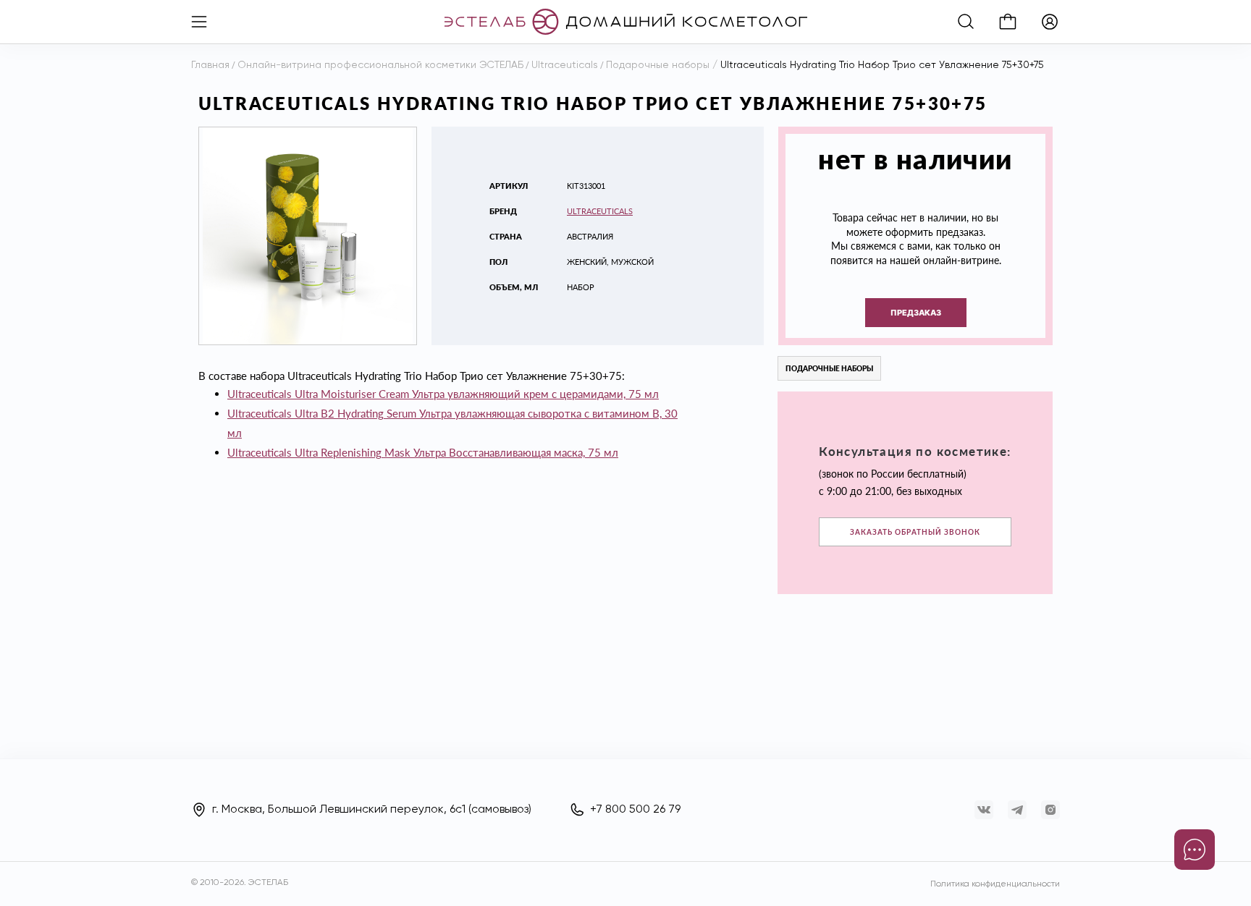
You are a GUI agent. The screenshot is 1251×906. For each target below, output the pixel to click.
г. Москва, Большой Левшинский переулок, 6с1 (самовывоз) (371, 810)
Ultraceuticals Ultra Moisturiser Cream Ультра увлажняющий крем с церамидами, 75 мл (443, 393)
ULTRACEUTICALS (600, 211)
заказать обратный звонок (915, 532)
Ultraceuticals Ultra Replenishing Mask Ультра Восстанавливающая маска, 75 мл (422, 452)
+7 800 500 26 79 (635, 810)
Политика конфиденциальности (995, 884)
